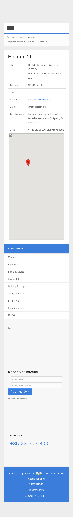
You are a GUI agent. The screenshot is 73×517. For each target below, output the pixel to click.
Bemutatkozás (16, 271)
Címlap (12, 257)
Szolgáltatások (16, 293)
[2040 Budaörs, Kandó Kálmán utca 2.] (36, 343)
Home (19, 37)
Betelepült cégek (17, 286)
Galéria (12, 315)
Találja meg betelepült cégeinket (20, 42)
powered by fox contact (17, 399)
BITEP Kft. (13, 300)
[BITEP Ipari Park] (20, 12)
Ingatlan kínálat (16, 307)
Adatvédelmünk (36, 484)
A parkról (13, 264)
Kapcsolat (30, 37)
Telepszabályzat (36, 490)
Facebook (50, 473)
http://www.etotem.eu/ (40, 99)
